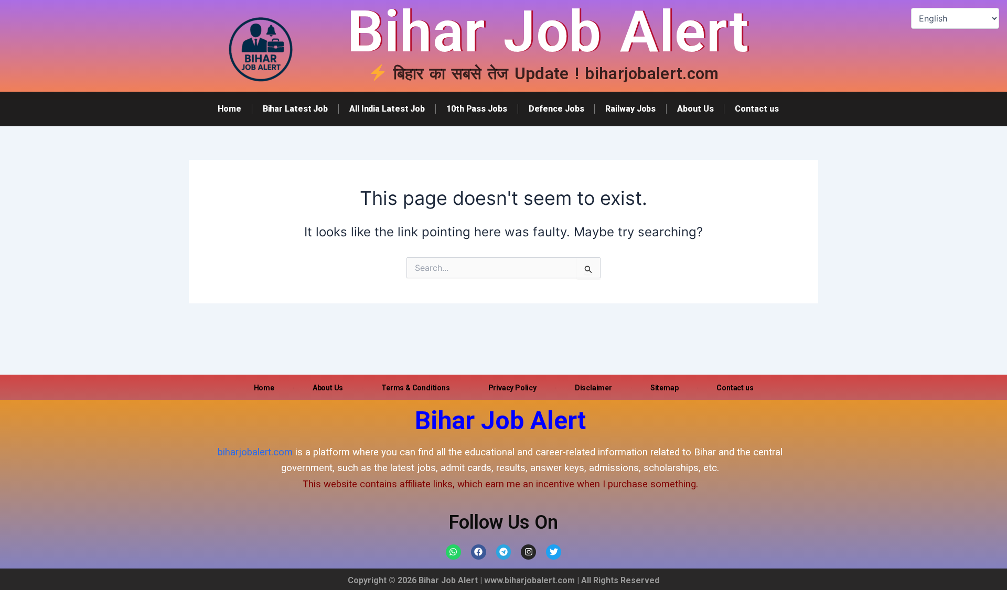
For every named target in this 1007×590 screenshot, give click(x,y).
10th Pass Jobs (476, 109)
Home (229, 109)
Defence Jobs (556, 109)
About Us (695, 109)
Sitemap (664, 388)
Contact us (756, 109)
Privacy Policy (512, 388)
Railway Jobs (630, 109)
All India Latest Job (387, 109)
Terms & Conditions (415, 388)
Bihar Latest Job (295, 109)
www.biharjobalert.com (529, 580)
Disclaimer (593, 388)
